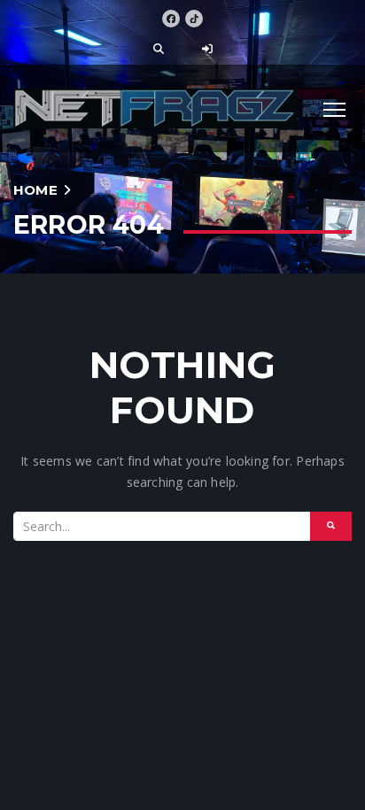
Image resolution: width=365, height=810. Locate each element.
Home (35, 189)
